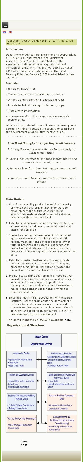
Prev (24, 441)
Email (69, 41)
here (68, 319)
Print (61, 41)
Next (24, 444)
